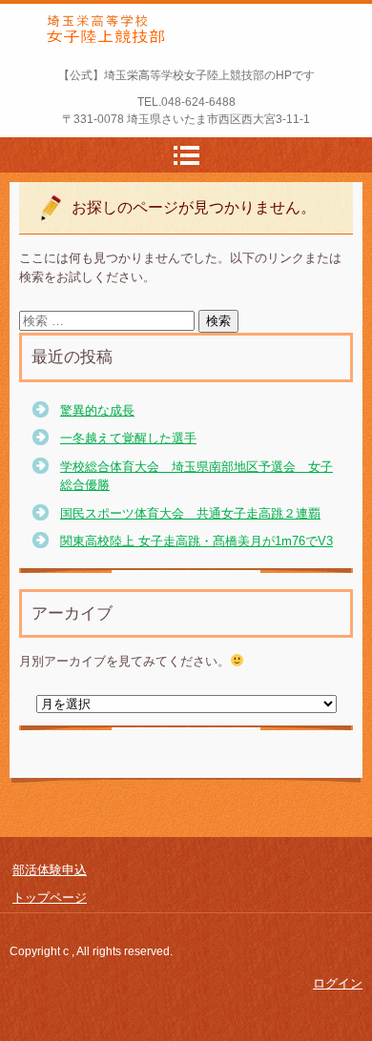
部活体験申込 (49, 870)
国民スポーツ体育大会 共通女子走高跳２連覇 (190, 513)
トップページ (49, 897)
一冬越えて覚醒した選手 (128, 438)
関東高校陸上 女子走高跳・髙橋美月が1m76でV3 (196, 541)
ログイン (337, 983)
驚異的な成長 (97, 410)
